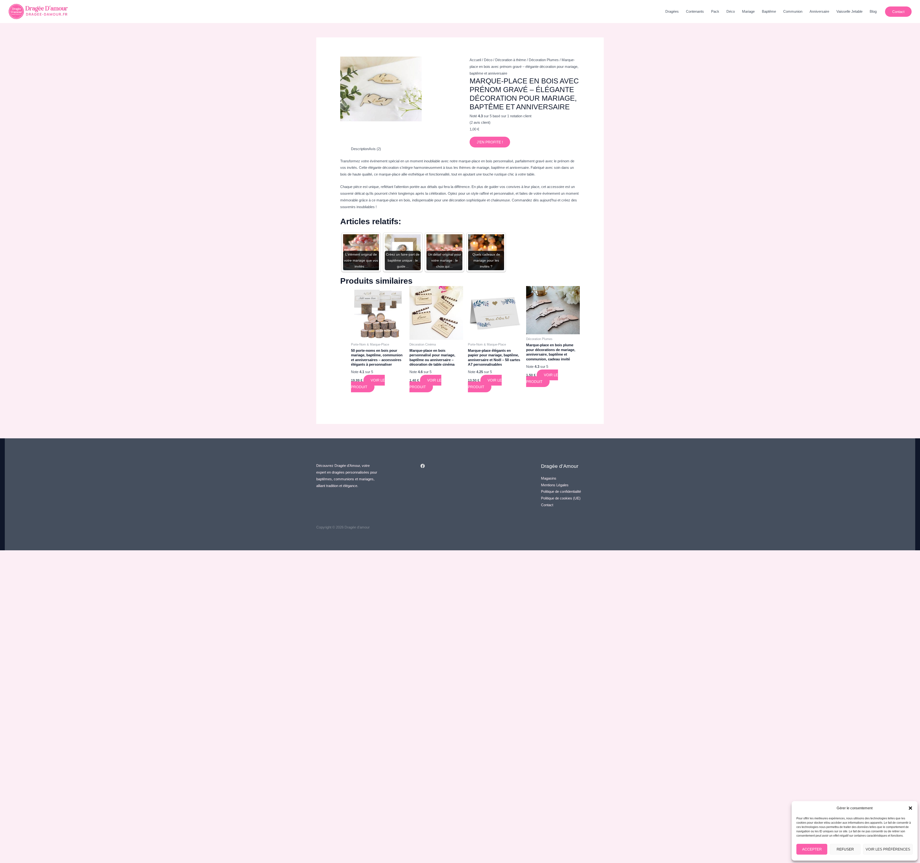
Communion (792, 11)
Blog (873, 11)
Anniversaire (819, 11)
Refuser (845, 849)
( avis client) (480, 122)
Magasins (548, 478)
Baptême (769, 11)
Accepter (812, 849)
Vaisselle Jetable (849, 11)
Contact (547, 505)
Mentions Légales (555, 485)
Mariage (748, 11)
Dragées (672, 11)
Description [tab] (360, 149)
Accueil (475, 60)
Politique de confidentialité (561, 491)
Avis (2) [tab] (375, 149)
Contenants (695, 11)
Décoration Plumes (544, 60)
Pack (715, 11)
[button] (910, 808)
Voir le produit (368, 383)
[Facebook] (422, 466)
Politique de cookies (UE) (561, 498)
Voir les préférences (888, 849)
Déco (730, 11)
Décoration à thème (510, 60)
